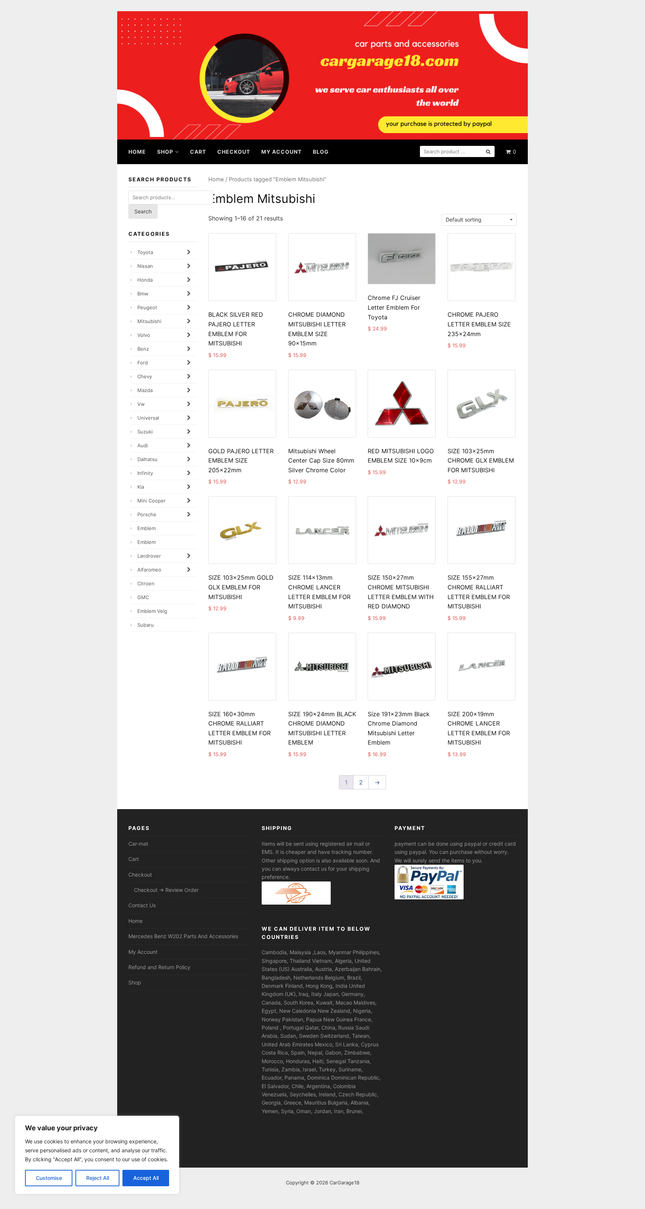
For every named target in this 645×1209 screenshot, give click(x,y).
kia (140, 487)
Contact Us (142, 905)
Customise (49, 1178)
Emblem (146, 528)
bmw (143, 294)
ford (142, 363)
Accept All (146, 1178)
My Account (281, 151)
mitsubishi (149, 321)
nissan (145, 266)
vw (141, 404)
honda (145, 280)
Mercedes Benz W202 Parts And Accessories (183, 936)
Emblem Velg (152, 611)
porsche (146, 514)
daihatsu (147, 459)
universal (148, 418)
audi (142, 445)
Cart (198, 151)
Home (137, 151)
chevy (144, 376)
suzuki (145, 432)
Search (143, 211)
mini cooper (151, 501)
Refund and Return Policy (159, 967)
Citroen (146, 583)
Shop (165, 151)
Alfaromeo (149, 570)
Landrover (149, 556)
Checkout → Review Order (166, 890)
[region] (97, 1155)
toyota (145, 252)
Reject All (97, 1178)
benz (143, 349)
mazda (145, 390)
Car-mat (138, 843)
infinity (145, 473)
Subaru (145, 625)
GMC (143, 597)
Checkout (233, 151)
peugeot (147, 307)
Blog (321, 151)
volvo (143, 335)
